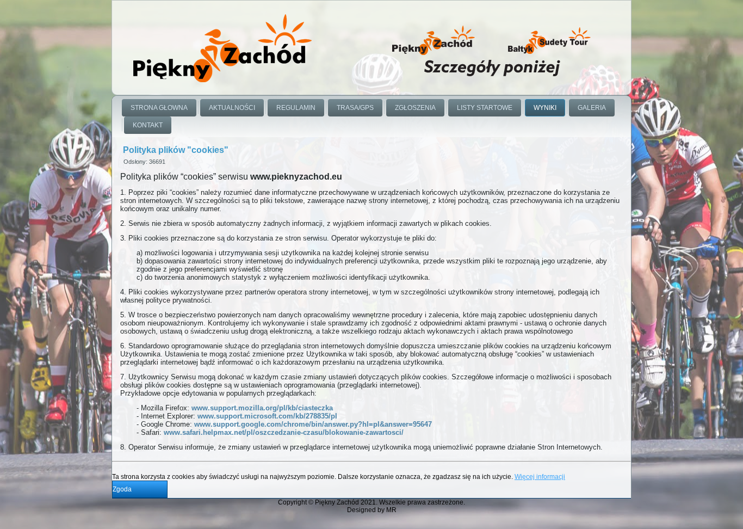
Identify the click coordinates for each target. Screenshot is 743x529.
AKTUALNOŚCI (232, 108)
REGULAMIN (295, 108)
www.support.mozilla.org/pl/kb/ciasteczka (262, 408)
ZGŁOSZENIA (415, 108)
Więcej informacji (540, 477)
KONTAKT (148, 125)
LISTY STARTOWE (484, 108)
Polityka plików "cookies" (175, 150)
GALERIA (592, 108)
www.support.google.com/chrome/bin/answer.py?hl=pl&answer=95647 (313, 424)
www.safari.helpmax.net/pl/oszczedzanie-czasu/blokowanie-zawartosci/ (284, 432)
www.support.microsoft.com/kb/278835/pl (267, 416)
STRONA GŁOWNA (159, 108)
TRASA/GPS (355, 108)
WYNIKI (545, 108)
